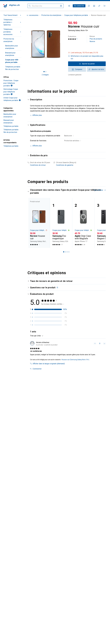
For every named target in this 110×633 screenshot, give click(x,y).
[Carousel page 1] (63, 251)
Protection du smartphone (8, 40)
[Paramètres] (69, 6)
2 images (45, 75)
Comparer (78, 69)
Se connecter (79, 6)
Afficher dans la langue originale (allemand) (49, 364)
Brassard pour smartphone (10, 54)
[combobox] (39, 336)
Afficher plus (37, 115)
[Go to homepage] (11, 5)
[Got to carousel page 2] (45, 71)
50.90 (72, 23)
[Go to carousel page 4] (68, 251)
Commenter (37, 369)
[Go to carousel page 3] (67, 251)
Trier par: (33, 336)
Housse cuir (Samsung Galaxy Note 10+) (75, 359)
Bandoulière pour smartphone (11, 47)
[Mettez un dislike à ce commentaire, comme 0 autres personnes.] (104, 343)
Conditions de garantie (64, 165)
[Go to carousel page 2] (65, 251)
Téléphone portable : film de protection (13, 68)
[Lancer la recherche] (30, 6)
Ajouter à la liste (98, 69)
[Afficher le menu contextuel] (90, 343)
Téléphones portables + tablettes (7, 22)
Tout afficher (98, 190)
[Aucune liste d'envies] (99, 6)
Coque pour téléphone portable (12, 61)
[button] (87, 52)
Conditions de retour (38, 165)
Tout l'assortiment (10, 15)
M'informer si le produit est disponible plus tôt (87, 57)
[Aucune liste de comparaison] (94, 6)
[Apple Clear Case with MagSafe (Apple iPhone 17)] (83, 223)
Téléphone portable (10, 126)
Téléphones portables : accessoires (7, 31)
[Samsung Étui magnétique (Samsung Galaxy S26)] (61, 223)
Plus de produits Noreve (96, 38)
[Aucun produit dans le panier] (104, 6)
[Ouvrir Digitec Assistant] (89, 6)
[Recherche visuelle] (61, 6)
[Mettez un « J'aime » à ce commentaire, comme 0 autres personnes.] (95, 343)
